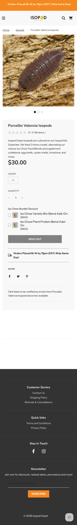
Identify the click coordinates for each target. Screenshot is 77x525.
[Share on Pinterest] (27, 276)
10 (13, 180)
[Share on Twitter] (18, 276)
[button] (35, 112)
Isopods (20, 30)
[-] (9, 198)
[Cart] (70, 18)
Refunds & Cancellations (38, 402)
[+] (22, 198)
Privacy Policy (38, 428)
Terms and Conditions (38, 423)
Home (6, 30)
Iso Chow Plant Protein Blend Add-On (43, 223)
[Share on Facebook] (9, 276)
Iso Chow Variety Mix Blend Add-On (44, 213)
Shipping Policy (38, 397)
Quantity (14, 191)
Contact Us (38, 393)
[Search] (63, 18)
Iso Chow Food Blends (29, 148)
